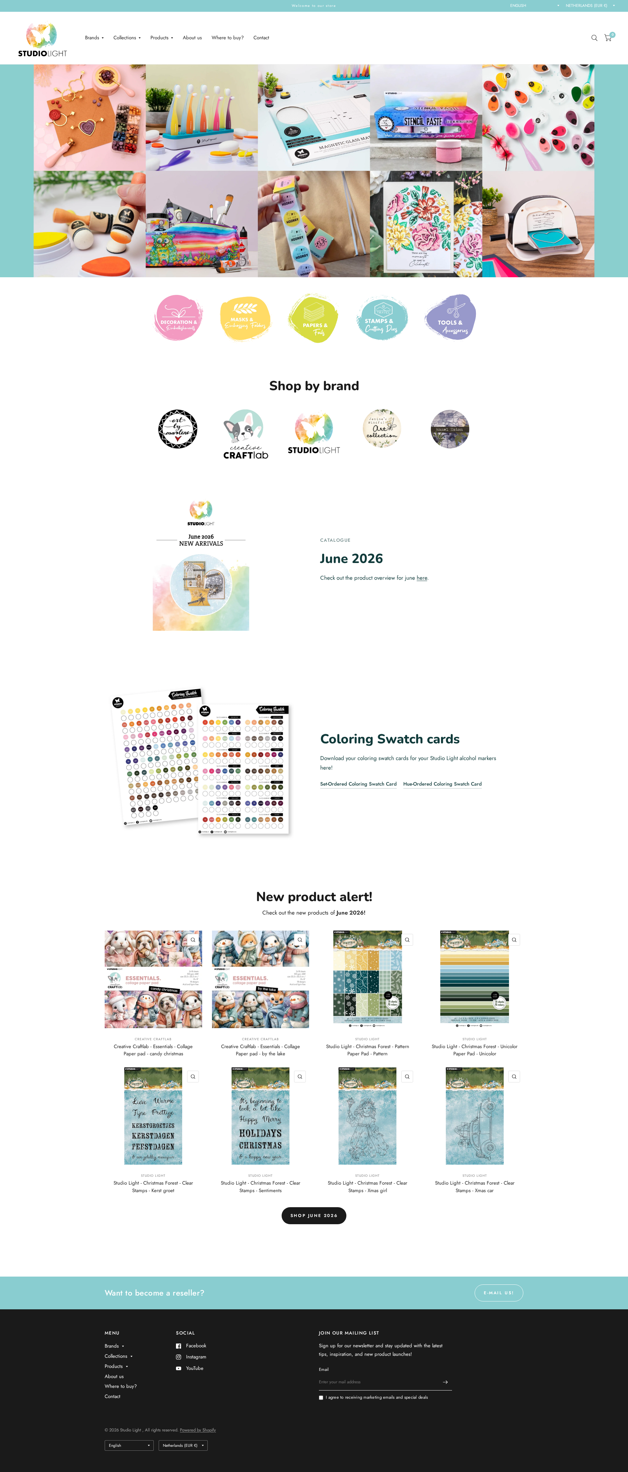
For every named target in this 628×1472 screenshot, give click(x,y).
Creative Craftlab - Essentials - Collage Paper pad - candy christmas (153, 1050)
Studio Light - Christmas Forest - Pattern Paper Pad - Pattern (367, 1050)
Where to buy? (228, 37)
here (422, 578)
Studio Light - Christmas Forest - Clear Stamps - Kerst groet (153, 1186)
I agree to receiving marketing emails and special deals (377, 1397)
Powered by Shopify (198, 1430)
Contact (261, 37)
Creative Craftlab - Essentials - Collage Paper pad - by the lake (260, 1050)
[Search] (594, 38)
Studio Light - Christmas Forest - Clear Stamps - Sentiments (260, 1186)
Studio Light (367, 1039)
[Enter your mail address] (445, 1381)
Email (324, 1369)
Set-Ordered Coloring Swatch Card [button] (358, 784)
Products (159, 37)
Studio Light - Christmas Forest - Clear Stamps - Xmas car (475, 1186)
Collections (124, 37)
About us (192, 37)
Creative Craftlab (153, 1039)
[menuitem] (94, 37)
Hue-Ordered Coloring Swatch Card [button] (442, 784)
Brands (92, 37)
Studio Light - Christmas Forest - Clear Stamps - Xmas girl (367, 1186)
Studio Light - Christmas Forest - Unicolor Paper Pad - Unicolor (474, 1050)
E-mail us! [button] (499, 1293)
